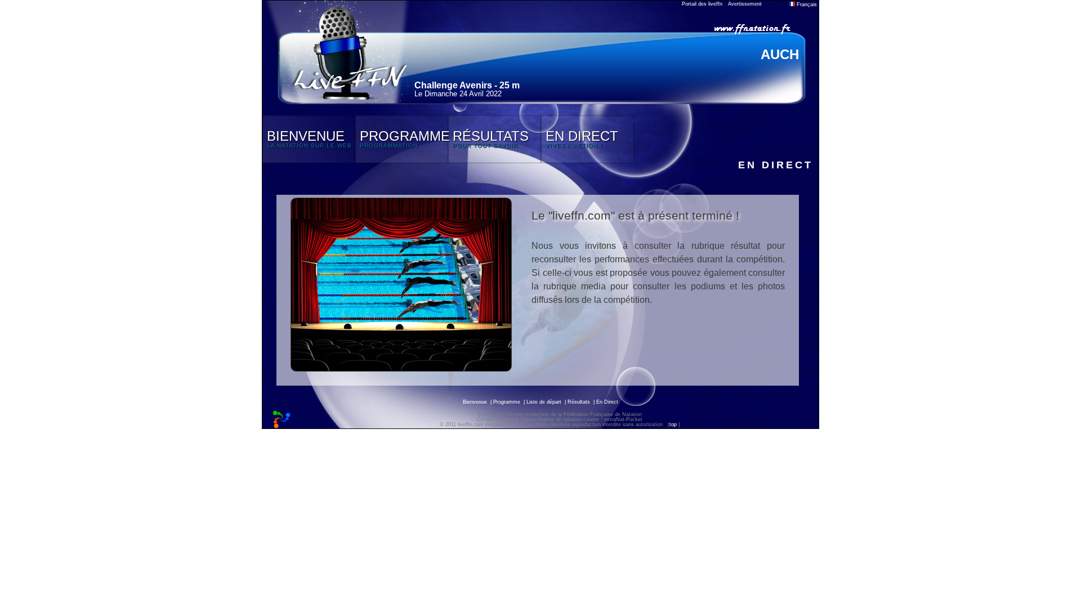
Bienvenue (475, 402)
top (673, 424)
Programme (506, 402)
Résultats (579, 402)
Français (806, 4)
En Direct (607, 402)
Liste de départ (543, 402)
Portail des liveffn (702, 4)
